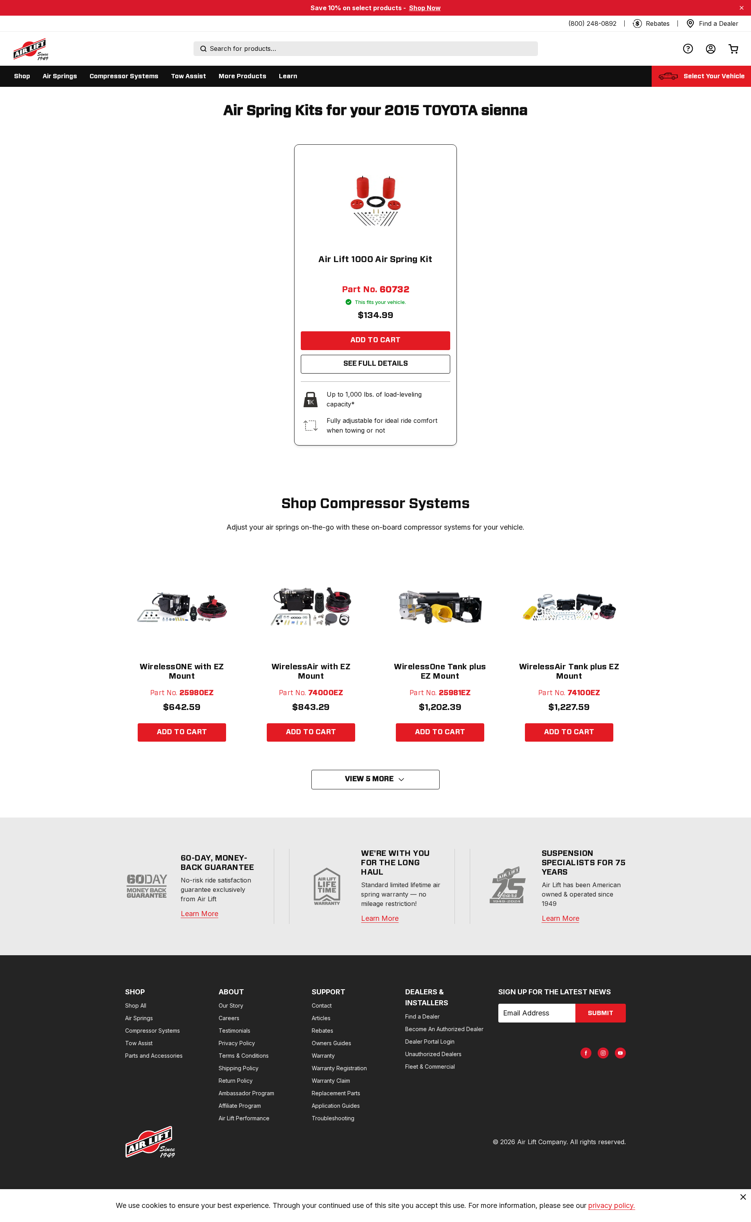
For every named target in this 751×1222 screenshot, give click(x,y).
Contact (322, 1005)
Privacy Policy (237, 1043)
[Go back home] (31, 49)
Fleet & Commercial (430, 1066)
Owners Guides (331, 1043)
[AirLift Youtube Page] (620, 1053)
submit (600, 1013)
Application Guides (336, 1105)
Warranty (323, 1055)
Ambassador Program (246, 1093)
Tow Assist (139, 1043)
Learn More (199, 913)
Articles (321, 1018)
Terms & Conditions (244, 1055)
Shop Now (425, 8)
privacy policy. (611, 1205)
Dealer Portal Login (430, 1041)
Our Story (231, 1005)
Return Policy (236, 1080)
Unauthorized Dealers (433, 1054)
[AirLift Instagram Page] (603, 1053)
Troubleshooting (333, 1118)
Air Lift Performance (244, 1118)
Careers (229, 1018)
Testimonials (234, 1030)
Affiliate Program (240, 1105)
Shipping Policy (239, 1068)
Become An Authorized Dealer (444, 1029)
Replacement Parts (336, 1093)
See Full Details (375, 363)
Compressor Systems (152, 1030)
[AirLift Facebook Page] (585, 1053)
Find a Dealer (422, 1016)
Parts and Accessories (154, 1055)
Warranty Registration (339, 1068)
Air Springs (139, 1018)
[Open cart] (733, 49)
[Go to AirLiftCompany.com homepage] (150, 1142)
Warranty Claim (331, 1080)
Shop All (135, 1005)
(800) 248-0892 (592, 23)
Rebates (322, 1030)
